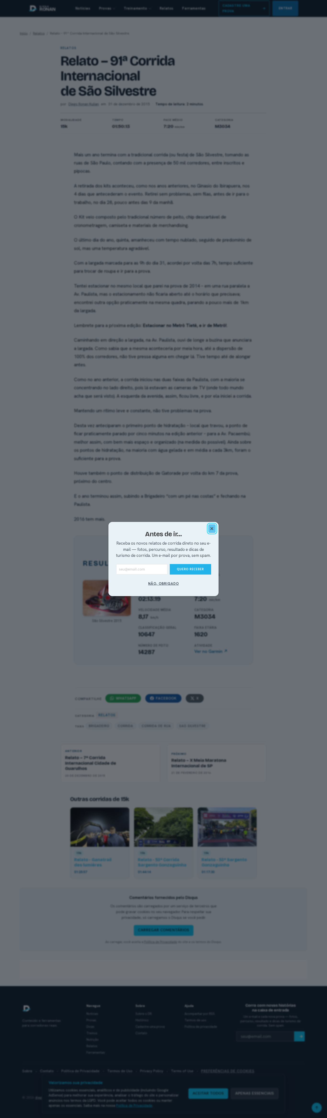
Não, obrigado (163, 583)
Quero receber (190, 569)
